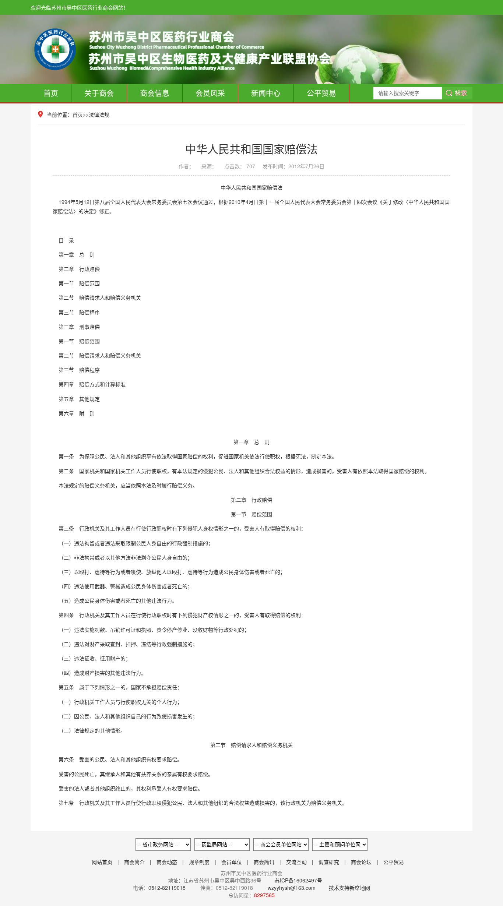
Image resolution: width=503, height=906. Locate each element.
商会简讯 (264, 862)
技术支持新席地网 (349, 887)
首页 (50, 93)
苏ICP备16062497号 (297, 880)
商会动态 (166, 862)
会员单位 (231, 862)
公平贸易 (321, 93)
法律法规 (99, 114)
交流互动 (296, 862)
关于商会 (99, 93)
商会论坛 (361, 862)
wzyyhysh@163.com (292, 887)
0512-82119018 (167, 887)
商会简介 (134, 862)
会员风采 (210, 93)
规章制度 (199, 862)
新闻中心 (266, 93)
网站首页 (102, 862)
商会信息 (154, 93)
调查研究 (329, 862)
